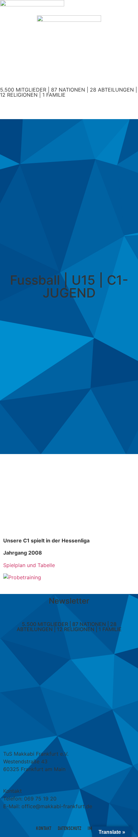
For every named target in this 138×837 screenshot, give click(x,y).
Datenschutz (69, 828)
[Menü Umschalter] (69, 108)
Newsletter (69, 600)
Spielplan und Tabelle (29, 565)
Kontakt (43, 828)
